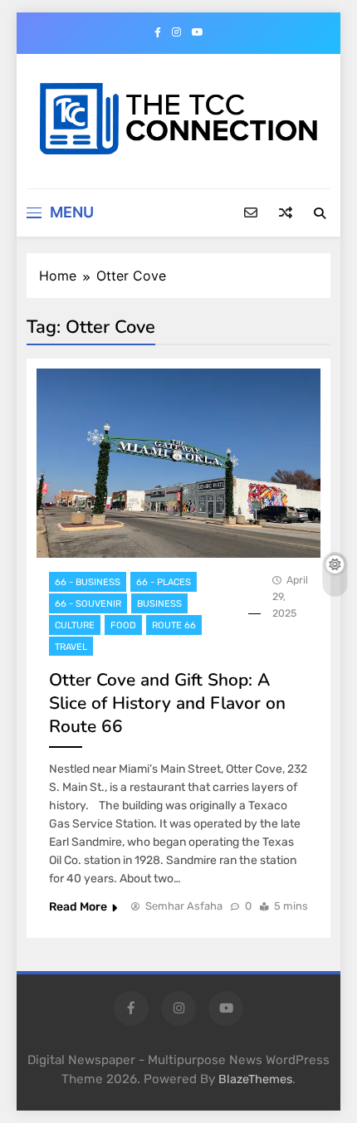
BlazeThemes (255, 1079)
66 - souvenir (88, 603)
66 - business (87, 582)
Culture (75, 625)
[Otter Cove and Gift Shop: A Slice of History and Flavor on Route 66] (178, 463)
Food (123, 625)
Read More (78, 907)
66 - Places (163, 582)
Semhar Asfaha (184, 906)
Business (159, 603)
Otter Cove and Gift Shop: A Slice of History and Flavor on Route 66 (167, 703)
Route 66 (174, 625)
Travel (71, 647)
